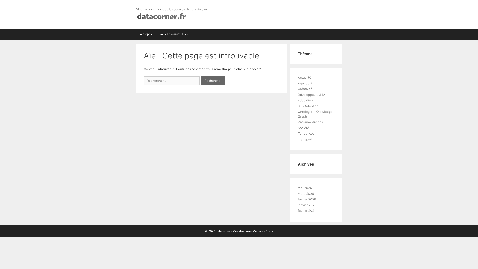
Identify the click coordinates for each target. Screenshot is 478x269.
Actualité (304, 77)
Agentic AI (305, 83)
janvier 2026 (307, 205)
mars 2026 (306, 194)
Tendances (306, 133)
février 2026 (307, 199)
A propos (146, 34)
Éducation (305, 100)
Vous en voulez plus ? (173, 34)
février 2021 (307, 211)
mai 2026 (305, 188)
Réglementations (310, 122)
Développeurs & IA (311, 95)
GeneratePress (263, 231)
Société (303, 128)
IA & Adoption (308, 106)
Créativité (305, 89)
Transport (305, 139)
